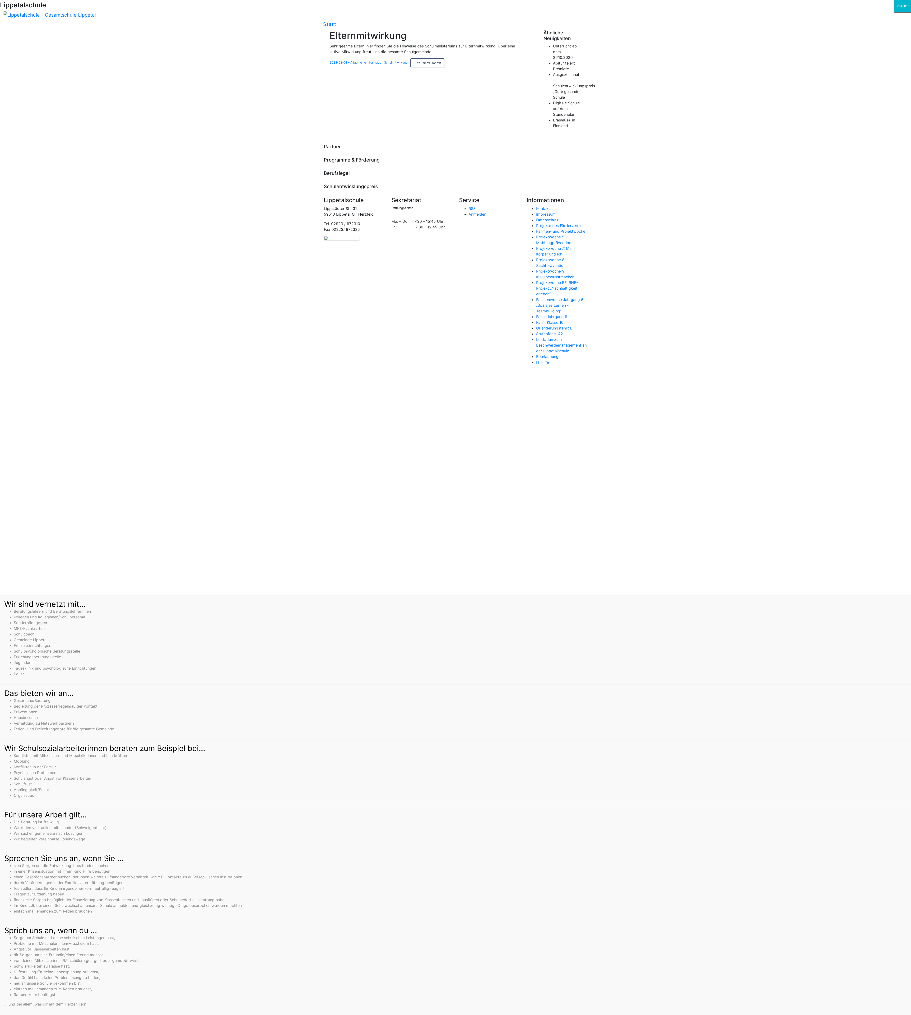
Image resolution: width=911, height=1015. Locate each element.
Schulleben (357, 24)
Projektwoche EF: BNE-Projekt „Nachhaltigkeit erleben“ (557, 288)
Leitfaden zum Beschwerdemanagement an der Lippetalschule (561, 345)
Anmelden (477, 214)
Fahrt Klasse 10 (549, 322)
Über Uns (394, 24)
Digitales (428, 24)
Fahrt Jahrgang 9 (551, 316)
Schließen (902, 6)
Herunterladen (427, 62)
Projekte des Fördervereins (560, 225)
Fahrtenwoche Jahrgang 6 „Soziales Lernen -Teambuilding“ (559, 305)
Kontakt (543, 208)
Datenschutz (547, 220)
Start (329, 24)
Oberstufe (491, 24)
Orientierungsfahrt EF (555, 328)
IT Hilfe (542, 362)
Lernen (459, 24)
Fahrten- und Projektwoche (560, 231)
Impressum (546, 214)
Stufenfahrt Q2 (549, 333)
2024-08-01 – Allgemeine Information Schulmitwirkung (369, 63)
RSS (472, 208)
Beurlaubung (547, 356)
